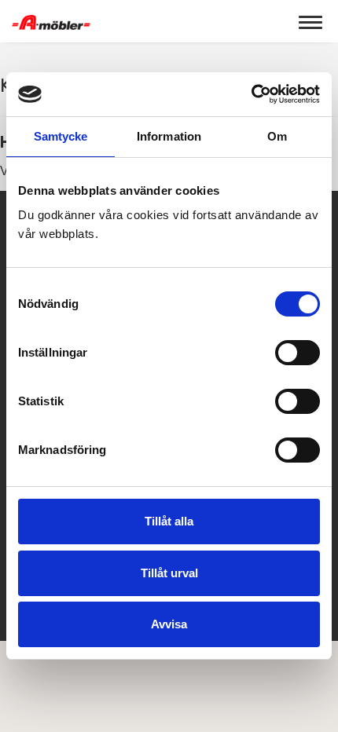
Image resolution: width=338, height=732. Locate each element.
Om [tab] (277, 136)
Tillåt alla (169, 521)
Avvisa (169, 624)
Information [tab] (169, 136)
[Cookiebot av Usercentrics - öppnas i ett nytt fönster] (251, 94)
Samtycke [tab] (61, 136)
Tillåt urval (169, 573)
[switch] (297, 352)
